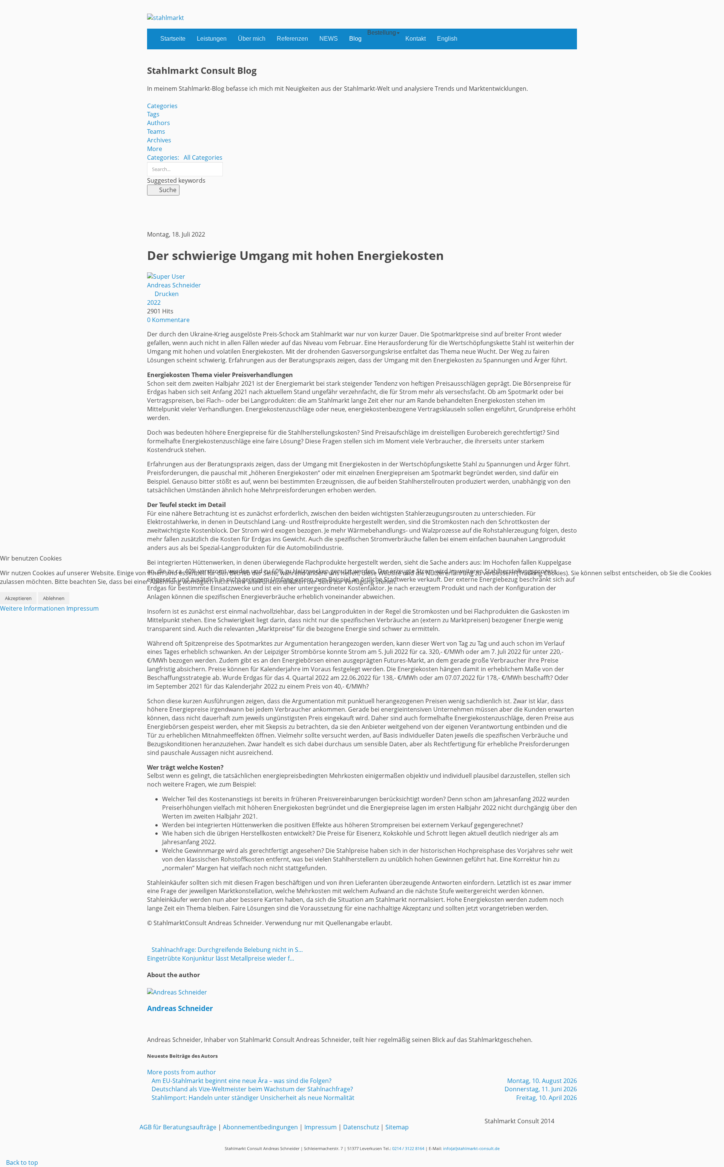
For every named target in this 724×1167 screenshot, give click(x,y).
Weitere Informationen (32, 608)
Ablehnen (53, 598)
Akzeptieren (18, 598)
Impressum (82, 608)
